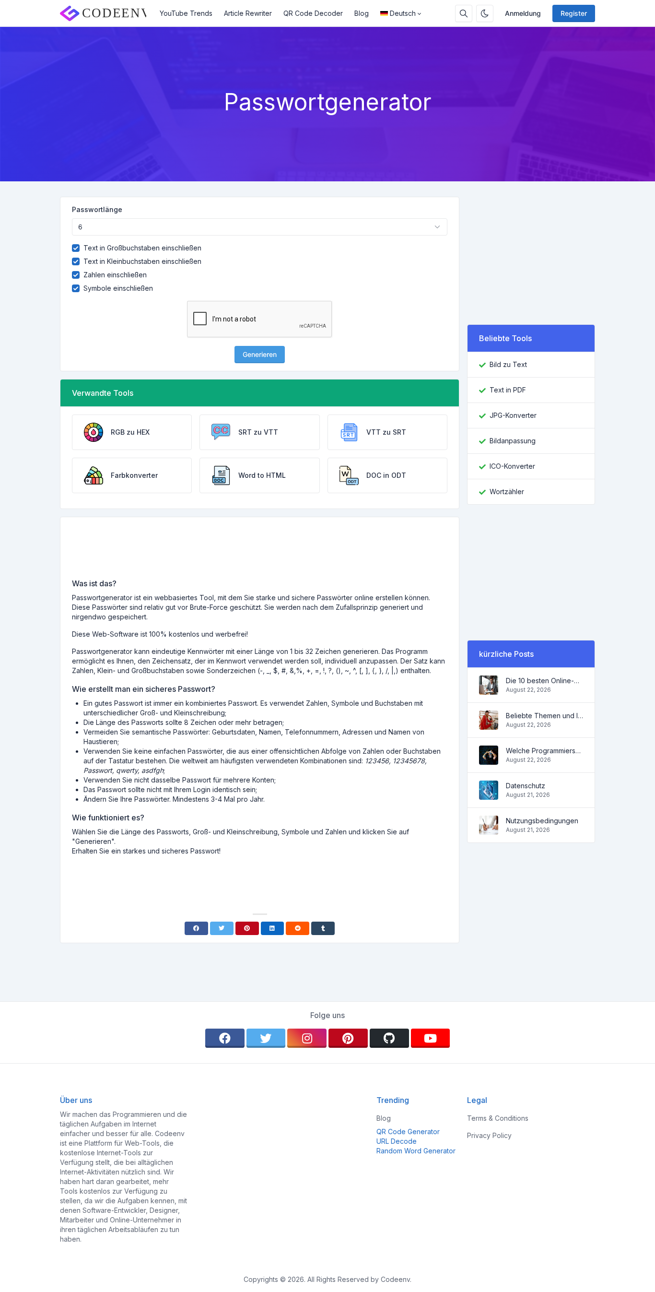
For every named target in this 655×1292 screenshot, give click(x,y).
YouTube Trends (186, 13)
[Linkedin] (272, 928)
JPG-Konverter (513, 415)
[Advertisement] (259, 551)
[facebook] (225, 1038)
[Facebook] (196, 928)
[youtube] (430, 1038)
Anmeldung (523, 13)
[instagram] (307, 1038)
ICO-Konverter (512, 466)
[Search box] (463, 13)
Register (574, 13)
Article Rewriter (248, 13)
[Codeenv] (107, 13)
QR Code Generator (408, 1131)
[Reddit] (297, 928)
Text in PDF (508, 390)
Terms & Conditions (497, 1118)
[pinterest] (348, 1038)
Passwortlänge (97, 209)
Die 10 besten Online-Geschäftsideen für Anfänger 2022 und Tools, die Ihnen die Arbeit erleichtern (544, 680)
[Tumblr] (323, 928)
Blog (361, 13)
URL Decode (396, 1141)
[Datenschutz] (488, 795)
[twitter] (266, 1038)
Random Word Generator (416, 1151)
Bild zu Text (508, 364)
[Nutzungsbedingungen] (488, 830)
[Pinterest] (247, 928)
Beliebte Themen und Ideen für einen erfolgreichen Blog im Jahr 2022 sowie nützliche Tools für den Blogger (544, 715)
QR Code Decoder (313, 13)
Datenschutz (525, 786)
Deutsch (403, 13)
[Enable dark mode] (484, 13)
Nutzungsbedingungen (542, 821)
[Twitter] (222, 928)
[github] (389, 1038)
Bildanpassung (513, 441)
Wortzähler (507, 491)
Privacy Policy (489, 1135)
